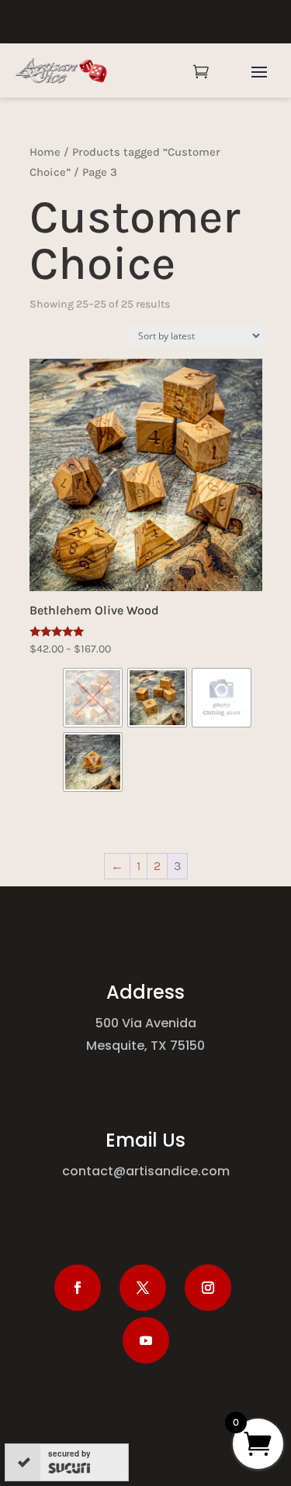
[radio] (93, 698)
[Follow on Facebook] (77, 1287)
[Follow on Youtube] (146, 1340)
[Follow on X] (143, 1287)
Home (45, 152)
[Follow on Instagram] (208, 1287)
